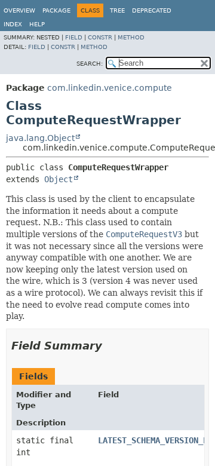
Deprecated (151, 10)
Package (56, 10)
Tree (117, 10)
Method (131, 37)
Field (73, 37)
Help (37, 24)
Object (58, 179)
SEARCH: (89, 63)
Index (13, 24)
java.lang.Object (40, 138)
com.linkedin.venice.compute (109, 88)
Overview (19, 10)
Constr (100, 37)
